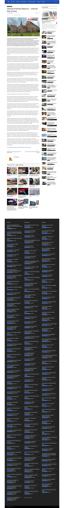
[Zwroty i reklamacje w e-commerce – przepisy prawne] (44, 145)
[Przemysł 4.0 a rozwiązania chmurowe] (44, 149)
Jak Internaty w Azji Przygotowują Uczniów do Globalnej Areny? (14, 152)
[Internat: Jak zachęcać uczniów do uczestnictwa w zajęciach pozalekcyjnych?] (44, 113)
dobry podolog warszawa (28, 497)
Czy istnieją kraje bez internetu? (30, 363)
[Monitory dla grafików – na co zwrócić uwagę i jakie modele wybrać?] (34, 202)
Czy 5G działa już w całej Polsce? (13, 254)
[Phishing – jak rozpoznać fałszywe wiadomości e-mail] (44, 140)
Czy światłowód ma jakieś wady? (48, 270)
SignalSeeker (14, 317)
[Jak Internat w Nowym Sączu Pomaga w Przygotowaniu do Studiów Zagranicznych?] (44, 158)
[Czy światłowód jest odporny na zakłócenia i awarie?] (44, 81)
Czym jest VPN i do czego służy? (30, 321)
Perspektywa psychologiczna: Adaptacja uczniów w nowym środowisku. (51, 172)
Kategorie (18, 1)
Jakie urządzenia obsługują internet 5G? (14, 430)
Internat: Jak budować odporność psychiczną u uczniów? (32, 152)
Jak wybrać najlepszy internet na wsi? (14, 387)
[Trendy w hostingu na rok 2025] (44, 91)
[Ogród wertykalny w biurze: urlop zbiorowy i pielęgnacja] (12, 191)
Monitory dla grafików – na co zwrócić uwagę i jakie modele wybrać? (33, 207)
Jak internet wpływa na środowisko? (13, 370)
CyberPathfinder (15, 261)
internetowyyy (16, 156)
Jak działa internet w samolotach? (13, 249)
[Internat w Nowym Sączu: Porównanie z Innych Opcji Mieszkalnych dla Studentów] (44, 183)
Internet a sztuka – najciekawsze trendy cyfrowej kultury (51, 177)
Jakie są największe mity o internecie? (14, 360)
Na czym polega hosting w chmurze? (48, 254)
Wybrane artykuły (54, 506)
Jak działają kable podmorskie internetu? (31, 336)
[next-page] (9, 211)
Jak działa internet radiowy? (29, 401)
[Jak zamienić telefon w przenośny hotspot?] (44, 168)
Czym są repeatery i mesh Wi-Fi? (30, 441)
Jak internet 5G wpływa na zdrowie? (13, 391)
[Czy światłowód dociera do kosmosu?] (44, 135)
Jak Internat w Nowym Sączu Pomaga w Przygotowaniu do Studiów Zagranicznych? (51, 158)
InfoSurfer (14, 246)
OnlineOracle (15, 305)
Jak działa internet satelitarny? (47, 448)
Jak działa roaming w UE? (29, 379)
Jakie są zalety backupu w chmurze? (48, 297)
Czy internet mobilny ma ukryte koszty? (49, 372)
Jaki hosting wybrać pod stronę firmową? (14, 344)
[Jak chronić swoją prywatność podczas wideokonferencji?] (44, 153)
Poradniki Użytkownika (50, 52)
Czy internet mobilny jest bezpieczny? (49, 393)
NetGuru (14, 404)
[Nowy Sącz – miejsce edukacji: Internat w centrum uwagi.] (44, 100)
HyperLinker (14, 482)
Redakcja (38, 1)
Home (9, 1)
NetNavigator (32, 318)
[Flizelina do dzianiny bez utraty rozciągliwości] (23, 181)
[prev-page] (7, 211)
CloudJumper (14, 228)
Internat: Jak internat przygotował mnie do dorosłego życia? (50, 61)
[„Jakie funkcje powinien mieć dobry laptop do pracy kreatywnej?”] (44, 71)
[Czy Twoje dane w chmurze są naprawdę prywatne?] (49, 14)
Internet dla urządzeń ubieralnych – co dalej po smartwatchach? (51, 56)
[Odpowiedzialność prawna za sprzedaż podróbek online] (44, 95)
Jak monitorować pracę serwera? (13, 413)
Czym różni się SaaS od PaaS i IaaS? (48, 426)
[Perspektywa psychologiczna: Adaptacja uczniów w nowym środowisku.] (44, 172)
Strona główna (9, 5)
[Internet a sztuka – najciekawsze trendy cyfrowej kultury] (44, 177)
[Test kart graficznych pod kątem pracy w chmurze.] (44, 77)
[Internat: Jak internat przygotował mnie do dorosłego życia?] (44, 61)
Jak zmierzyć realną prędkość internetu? (49, 464)
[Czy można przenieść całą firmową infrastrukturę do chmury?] (44, 36)
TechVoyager (14, 345)
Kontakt (43, 1)
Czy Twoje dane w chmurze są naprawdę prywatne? (48, 21)
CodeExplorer (15, 311)
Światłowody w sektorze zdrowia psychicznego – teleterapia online (51, 123)
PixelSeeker (14, 437)
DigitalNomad (32, 279)
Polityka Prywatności (32, 1)
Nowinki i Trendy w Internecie (51, 179)
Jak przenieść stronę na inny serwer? (48, 479)
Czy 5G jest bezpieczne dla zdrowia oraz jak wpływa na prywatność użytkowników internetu (14, 233)
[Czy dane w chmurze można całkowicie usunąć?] (44, 109)
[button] (56, 1)
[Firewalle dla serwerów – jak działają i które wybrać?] (44, 32)
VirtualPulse (14, 235)
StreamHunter (15, 334)
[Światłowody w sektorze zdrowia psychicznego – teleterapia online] (44, 123)
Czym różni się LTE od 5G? (29, 235)
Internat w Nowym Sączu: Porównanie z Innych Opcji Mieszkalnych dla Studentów (51, 183)
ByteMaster (32, 268)
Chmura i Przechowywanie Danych (51, 150)
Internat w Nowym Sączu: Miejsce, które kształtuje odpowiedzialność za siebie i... (52, 66)
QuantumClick (15, 383)
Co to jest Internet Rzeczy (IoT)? (30, 256)
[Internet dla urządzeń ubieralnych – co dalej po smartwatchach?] (44, 56)
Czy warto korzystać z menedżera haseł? (49, 323)
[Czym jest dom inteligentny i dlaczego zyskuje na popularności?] (12, 181)
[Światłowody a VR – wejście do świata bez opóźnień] (44, 118)
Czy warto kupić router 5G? (29, 480)
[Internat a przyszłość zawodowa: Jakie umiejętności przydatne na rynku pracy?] (44, 86)
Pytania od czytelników (50, 38)
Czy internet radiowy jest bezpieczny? (49, 474)
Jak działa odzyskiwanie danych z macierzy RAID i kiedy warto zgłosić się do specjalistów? (23, 207)
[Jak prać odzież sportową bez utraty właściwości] (34, 181)
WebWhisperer (15, 361)
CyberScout (49, 335)
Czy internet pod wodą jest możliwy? (31, 306)
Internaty (49, 63)
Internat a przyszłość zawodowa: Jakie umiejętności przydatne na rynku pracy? (52, 86)
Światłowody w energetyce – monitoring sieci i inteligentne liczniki (51, 129)
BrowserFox (32, 349)
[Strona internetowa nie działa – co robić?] (34, 191)
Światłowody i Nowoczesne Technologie (51, 119)
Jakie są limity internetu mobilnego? (48, 334)
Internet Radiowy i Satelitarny (51, 164)
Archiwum (13, 1)
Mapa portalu (23, 1)
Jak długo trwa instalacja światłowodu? (14, 463)
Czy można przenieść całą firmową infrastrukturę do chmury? (51, 36)
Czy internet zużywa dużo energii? (30, 316)
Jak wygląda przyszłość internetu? (30, 326)
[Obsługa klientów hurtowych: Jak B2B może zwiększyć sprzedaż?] (34, 170)
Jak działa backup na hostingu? (30, 230)
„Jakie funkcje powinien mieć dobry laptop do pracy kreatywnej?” (51, 71)
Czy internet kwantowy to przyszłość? (49, 350)
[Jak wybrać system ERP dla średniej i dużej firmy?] (12, 170)
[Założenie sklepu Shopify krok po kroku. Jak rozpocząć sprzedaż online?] (23, 170)
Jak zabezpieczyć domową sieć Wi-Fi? (49, 301)
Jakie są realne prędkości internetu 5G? (14, 265)
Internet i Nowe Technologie (51, 73)
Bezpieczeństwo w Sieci (50, 141)
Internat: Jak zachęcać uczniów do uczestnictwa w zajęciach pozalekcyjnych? (51, 113)
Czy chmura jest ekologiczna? (51, 103)
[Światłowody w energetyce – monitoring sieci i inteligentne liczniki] (44, 129)
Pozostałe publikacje (14, 5)
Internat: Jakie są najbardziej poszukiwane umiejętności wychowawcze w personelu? (51, 42)
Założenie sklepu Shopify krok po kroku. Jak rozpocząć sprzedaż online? (23, 175)
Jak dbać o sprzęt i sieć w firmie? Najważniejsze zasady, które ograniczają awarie (23, 196)
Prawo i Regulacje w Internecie (51, 96)
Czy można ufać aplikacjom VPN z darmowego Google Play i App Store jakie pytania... (14, 226)
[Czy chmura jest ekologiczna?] (44, 104)
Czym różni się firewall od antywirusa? (48, 459)
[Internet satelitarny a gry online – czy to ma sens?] (44, 163)
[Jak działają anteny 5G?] (44, 47)
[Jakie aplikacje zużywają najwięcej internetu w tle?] (44, 51)
